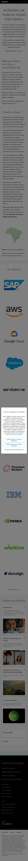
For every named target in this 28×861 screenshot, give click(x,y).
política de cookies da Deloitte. (14, 434)
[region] (14, 430)
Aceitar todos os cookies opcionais (14, 440)
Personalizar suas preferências (14, 449)
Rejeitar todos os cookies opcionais (14, 445)
